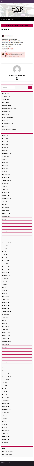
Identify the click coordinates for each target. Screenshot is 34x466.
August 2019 (5, 183)
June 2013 (5, 350)
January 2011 (5, 433)
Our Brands (5, 126)
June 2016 (5, 248)
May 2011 (4, 421)
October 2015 (5, 272)
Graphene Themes (12, 464)
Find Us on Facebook (7, 451)
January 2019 (5, 189)
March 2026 (5, 138)
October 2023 (5, 150)
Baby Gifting (5, 102)
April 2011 (4, 424)
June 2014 (5, 317)
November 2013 (6, 335)
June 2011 (5, 418)
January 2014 (5, 329)
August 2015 (5, 278)
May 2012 (4, 388)
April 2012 (4, 391)
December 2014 (6, 302)
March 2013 (5, 359)
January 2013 (5, 365)
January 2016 (5, 263)
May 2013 (4, 353)
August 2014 (5, 314)
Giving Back (5, 120)
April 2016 (4, 254)
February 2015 (5, 296)
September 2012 (6, 376)
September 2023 (6, 153)
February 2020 (5, 174)
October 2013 (5, 338)
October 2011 (5, 406)
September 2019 (6, 180)
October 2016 (5, 240)
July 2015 (4, 281)
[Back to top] (30, 462)
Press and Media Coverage (9, 129)
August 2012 (5, 379)
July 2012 (4, 382)
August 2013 (5, 344)
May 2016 (4, 251)
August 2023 (5, 156)
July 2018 (4, 201)
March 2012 (5, 394)
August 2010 (5, 442)
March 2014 (5, 323)
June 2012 (5, 385)
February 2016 (5, 260)
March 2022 (5, 168)
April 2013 (4, 356)
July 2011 (4, 415)
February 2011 (5, 430)
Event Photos (5, 114)
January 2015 (5, 299)
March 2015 (5, 293)
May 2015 (4, 287)
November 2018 (6, 192)
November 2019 (6, 177)
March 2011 (5, 427)
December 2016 (6, 237)
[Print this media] (31, 31)
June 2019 (5, 186)
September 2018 (6, 198)
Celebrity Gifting (6, 105)
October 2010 (5, 439)
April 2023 (4, 159)
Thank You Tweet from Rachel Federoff (18, 25)
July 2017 (4, 219)
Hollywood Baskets (7, 454)
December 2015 (6, 266)
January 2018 (5, 210)
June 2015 (5, 284)
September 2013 (6, 341)
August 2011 (5, 412)
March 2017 (5, 228)
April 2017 (4, 225)
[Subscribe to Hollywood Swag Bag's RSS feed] (2, 1)
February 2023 (5, 165)
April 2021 (4, 171)
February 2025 (5, 141)
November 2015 (6, 269)
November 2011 (6, 403)
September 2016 (6, 243)
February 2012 (5, 397)
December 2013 (6, 332)
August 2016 (5, 246)
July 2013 (4, 347)
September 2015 (6, 275)
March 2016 (5, 257)
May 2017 (4, 222)
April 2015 (4, 290)
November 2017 (6, 213)
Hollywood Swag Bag (7, 19)
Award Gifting (5, 99)
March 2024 (5, 144)
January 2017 (5, 234)
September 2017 (6, 216)
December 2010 (6, 436)
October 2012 (5, 374)
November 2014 (6, 305)
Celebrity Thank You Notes (9, 108)
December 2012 (6, 368)
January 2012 (5, 400)
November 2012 (6, 371)
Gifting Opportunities (7, 117)
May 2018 (4, 204)
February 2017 (5, 231)
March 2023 (5, 162)
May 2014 (4, 320)
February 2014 (5, 326)
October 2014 (5, 308)
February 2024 (5, 147)
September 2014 (6, 311)
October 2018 (5, 195)
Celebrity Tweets (6, 111)
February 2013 (5, 362)
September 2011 (6, 409)
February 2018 (5, 207)
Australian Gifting (6, 96)
